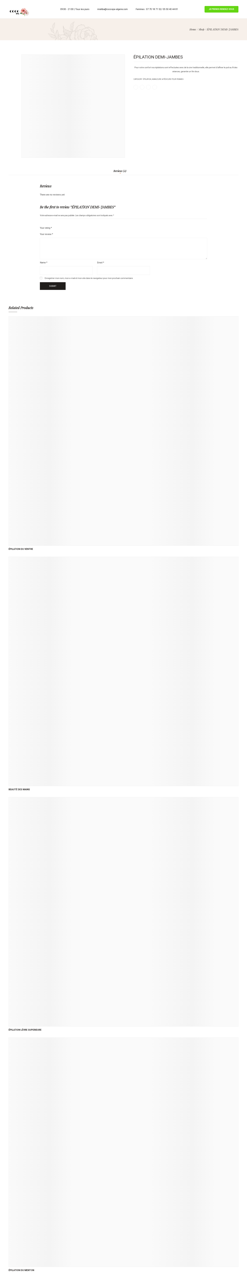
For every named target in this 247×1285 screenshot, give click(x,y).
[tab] (119, 172)
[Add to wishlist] (127, 543)
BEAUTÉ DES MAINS (19, 789)
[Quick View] (120, 543)
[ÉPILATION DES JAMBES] (233, 49)
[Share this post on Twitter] (142, 87)
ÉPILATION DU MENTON (21, 1270)
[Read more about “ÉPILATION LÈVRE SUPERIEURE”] (113, 1023)
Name (43, 262)
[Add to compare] (134, 543)
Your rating (46, 228)
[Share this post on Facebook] (136, 87)
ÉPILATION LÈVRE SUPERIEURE (25, 1029)
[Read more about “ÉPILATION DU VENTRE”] (113, 543)
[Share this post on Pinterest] (148, 87)
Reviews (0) (119, 171)
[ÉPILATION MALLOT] (237, 49)
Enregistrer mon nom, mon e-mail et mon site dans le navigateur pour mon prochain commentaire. (89, 278)
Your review (46, 234)
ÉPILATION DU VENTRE (21, 549)
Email (100, 262)
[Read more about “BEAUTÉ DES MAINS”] (113, 783)
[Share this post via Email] (154, 87)
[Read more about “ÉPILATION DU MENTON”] (113, 1264)
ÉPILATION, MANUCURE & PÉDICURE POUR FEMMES (163, 79)
